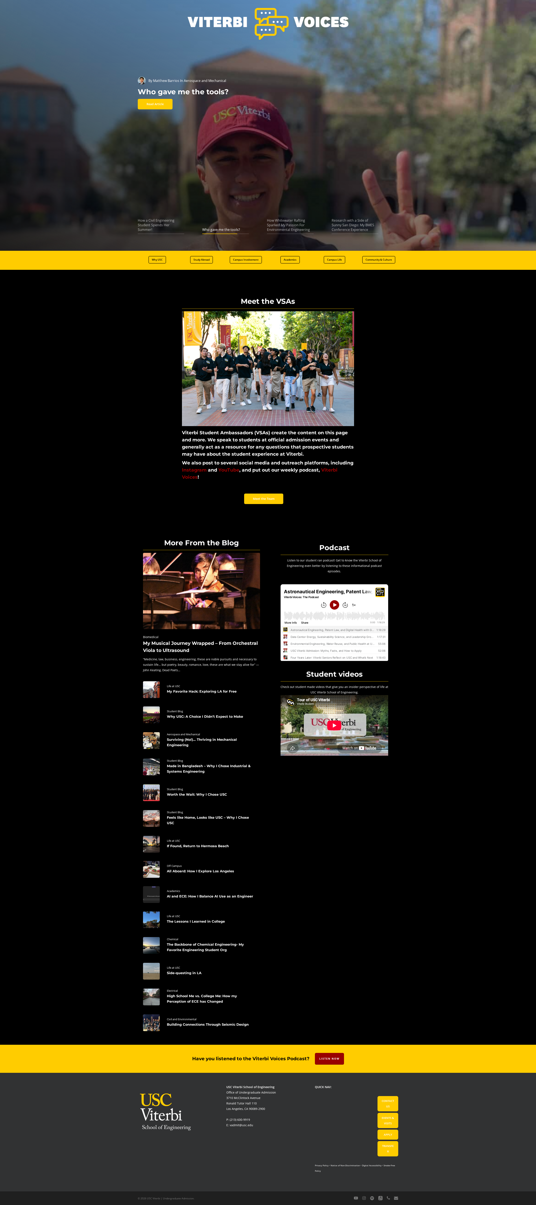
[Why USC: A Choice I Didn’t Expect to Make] (201, 714)
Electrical (172, 991)
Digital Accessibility (371, 1165)
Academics (173, 891)
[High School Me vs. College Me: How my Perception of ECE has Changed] (201, 997)
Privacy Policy (322, 1165)
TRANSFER (388, 1148)
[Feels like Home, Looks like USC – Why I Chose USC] (201, 818)
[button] (157, 260)
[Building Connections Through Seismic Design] (201, 1022)
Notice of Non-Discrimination (345, 1165)
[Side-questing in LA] (201, 971)
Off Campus (174, 866)
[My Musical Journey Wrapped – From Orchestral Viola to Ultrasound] (201, 613)
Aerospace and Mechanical (183, 734)
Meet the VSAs (268, 301)
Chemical (172, 939)
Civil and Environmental (181, 1019)
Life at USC (173, 686)
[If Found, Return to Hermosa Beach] (201, 844)
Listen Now (329, 1058)
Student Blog (175, 711)
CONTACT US (388, 1103)
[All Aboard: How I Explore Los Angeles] (201, 869)
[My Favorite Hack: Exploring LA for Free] (201, 689)
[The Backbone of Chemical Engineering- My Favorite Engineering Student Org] (201, 945)
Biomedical (150, 637)
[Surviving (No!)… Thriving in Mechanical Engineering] (201, 741)
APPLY (388, 1134)
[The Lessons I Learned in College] (201, 919)
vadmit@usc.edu (241, 1125)
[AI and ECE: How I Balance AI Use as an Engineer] (201, 894)
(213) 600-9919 (240, 1120)
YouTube (228, 470)
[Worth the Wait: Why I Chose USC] (201, 792)
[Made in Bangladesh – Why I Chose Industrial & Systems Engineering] (201, 767)
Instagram (194, 470)
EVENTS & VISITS (388, 1120)
